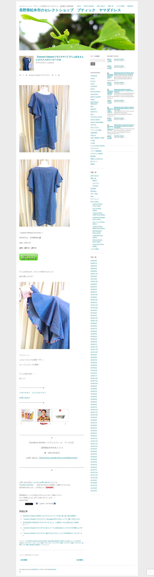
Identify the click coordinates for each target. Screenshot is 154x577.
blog (79, 6)
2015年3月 (94, 370)
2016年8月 (94, 326)
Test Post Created (119, 59)
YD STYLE (93, 125)
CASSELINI (94, 86)
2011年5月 (94, 490)
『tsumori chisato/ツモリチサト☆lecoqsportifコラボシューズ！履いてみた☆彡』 (51, 519)
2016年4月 (94, 336)
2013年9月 (94, 417)
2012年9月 (94, 449)
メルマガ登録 (120, 6)
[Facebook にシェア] (37, 504)
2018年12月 (94, 300)
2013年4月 (94, 430)
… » (124, 60)
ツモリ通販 (25, 545)
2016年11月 (94, 321)
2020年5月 (94, 287)
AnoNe (93, 78)
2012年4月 (94, 462)
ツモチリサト (28, 543)
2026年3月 (94, 268)
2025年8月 (94, 271)
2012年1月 (94, 470)
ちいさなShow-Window (98, 146)
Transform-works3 (31, 541)
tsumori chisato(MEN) (97, 122)
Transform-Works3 (26, 485)
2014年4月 (94, 399)
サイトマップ (95, 199)
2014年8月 (94, 389)
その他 (93, 140)
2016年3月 (94, 339)
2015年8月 (94, 357)
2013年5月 (94, 428)
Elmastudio (53, 569)
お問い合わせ (101, 6)
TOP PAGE (94, 194)
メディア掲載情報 (96, 151)
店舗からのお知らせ (66, 541)
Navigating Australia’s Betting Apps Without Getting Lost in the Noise (124, 73)
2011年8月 (94, 483)
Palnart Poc (94, 112)
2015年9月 (94, 355)
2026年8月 (94, 260)
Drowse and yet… (96, 91)
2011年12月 (94, 472)
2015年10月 (94, 352)
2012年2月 (94, 467)
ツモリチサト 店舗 (57, 543)
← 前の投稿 (23, 560)
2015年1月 (94, 376)
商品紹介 (57, 541)
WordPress (35, 569)
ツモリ (34, 543)
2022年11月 (94, 274)
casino (92, 84)
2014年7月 (94, 391)
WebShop (130, 6)
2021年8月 (94, 276)
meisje (92, 99)
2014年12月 (94, 378)
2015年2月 (94, 373)
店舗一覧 (110, 6)
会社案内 (93, 188)
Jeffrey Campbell (96, 97)
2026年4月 (94, 266)
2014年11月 (94, 381)
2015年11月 (94, 349)
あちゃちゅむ (95, 127)
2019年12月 (94, 294)
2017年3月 (94, 315)
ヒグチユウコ (95, 148)
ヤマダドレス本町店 (97, 153)
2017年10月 (94, 308)
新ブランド (94, 161)
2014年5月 (94, 396)
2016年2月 (94, 342)
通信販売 (37, 545)
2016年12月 (94, 318)
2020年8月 (94, 284)
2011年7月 (94, 485)
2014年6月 (94, 394)
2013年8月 (94, 420)
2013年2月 (94, 436)
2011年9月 (94, 480)
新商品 (93, 164)
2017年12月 (94, 305)
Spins (92, 114)
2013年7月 (94, 423)
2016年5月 (94, 334)
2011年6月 (94, 488)
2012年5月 (94, 459)
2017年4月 (94, 313)
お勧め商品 (51, 541)
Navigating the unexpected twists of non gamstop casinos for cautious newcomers (124, 126)
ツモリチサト (48, 543)
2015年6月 (94, 362)
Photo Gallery (89, 6)
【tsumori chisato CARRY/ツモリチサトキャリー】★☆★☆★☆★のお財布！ (49, 516)
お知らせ (93, 135)
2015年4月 (94, 368)
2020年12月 (94, 281)
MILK (92, 106)
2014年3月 (94, 402)
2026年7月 (94, 263)
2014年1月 (94, 407)
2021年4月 (94, 279)
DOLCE (93, 89)
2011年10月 (94, 477)
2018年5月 (94, 302)
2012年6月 (94, 457)
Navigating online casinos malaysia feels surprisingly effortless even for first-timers (124, 108)
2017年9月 (94, 310)
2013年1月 (94, 438)
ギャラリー (96, 183)
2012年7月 (94, 454)
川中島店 (95, 186)
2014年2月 (94, 404)
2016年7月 (94, 328)
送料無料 (31, 545)
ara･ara (93, 81)
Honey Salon (94, 94)
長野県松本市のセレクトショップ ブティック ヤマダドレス (70, 10)
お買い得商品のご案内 (97, 138)
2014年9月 (94, 386)
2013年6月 (94, 425)
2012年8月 (94, 451)
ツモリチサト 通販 (68, 543)
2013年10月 (94, 415)
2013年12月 (94, 410)
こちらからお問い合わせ (41, 482)
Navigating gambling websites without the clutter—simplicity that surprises (123, 91)
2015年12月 (94, 347)
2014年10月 (94, 383)
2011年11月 (94, 475)
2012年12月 (94, 441)
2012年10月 (94, 446)
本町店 (95, 180)
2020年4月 (94, 289)
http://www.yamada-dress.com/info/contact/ (58, 458)
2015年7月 (94, 360)
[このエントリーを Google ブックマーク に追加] (55, 504)
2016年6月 (94, 331)
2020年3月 (94, 292)
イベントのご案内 (96, 130)
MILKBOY (93, 109)
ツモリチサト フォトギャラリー (32, 393)
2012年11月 (94, 443)
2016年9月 (94, 323)
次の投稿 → (80, 560)
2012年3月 (94, 464)
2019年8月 (94, 297)
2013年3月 (94, 433)
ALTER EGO (94, 76)
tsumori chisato (42, 541)
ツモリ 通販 (40, 543)
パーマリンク (45, 545)
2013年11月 (94, 412)
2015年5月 (94, 365)
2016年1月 (94, 344)
